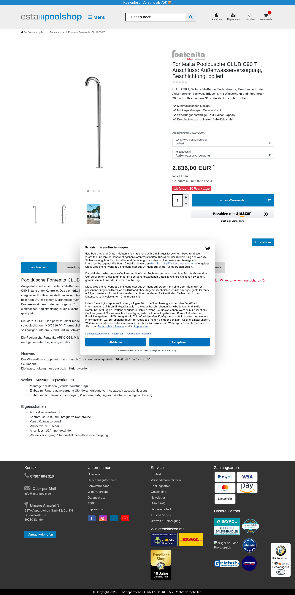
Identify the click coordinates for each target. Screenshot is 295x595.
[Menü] (288, 545)
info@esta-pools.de (37, 493)
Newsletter (158, 497)
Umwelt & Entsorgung (165, 521)
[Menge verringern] (186, 203)
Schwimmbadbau (99, 486)
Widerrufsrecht (98, 491)
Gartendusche (57, 32)
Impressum (95, 509)
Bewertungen (74, 267)
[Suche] (191, 17)
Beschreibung (39, 267)
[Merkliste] (250, 17)
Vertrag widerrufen (40, 534)
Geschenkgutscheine (102, 480)
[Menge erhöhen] (186, 197)
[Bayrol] (227, 526)
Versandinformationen (166, 480)
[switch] (280, 572)
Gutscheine (158, 491)
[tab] (39, 267)
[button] (232, 216)
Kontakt (156, 474)
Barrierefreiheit (161, 509)
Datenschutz (96, 497)
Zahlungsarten (161, 486)
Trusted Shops (161, 515)
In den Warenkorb (231, 200)
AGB (91, 503)
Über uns (94, 474)
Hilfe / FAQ (158, 503)
